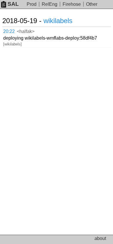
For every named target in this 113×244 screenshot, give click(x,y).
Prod (32, 4)
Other (91, 4)
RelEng (49, 4)
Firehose (72, 4)
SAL (13, 4)
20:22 (9, 31)
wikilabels (57, 21)
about (100, 238)
